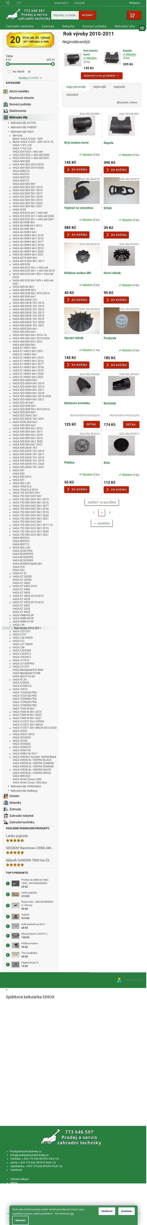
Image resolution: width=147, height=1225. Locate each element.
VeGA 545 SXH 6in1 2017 (28, 431)
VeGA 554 (18, 473)
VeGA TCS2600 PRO (25, 692)
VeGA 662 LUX (21, 483)
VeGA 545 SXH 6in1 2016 (28, 428)
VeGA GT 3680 (21, 589)
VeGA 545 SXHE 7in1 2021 (28, 467)
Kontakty (62, 3)
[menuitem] (20, 26)
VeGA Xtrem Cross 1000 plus (30, 782)
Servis (13, 1182)
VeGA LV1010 (21, 660)
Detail (92, 424)
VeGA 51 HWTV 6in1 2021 (28, 351)
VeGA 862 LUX (21, 547)
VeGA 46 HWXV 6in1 (25, 232)
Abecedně (72, 94)
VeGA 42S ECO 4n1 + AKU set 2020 (33, 216)
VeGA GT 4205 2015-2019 (28, 602)
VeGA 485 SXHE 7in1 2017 (28, 312)
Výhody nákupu (19, 1179)
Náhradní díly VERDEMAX (26, 786)
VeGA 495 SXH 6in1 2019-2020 (31, 338)
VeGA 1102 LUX (22, 148)
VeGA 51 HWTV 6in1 (25, 347)
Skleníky (15, 803)
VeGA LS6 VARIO (23, 637)
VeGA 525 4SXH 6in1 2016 (28, 386)
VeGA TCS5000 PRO (25, 698)
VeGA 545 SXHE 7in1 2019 (28, 460)
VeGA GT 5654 (21, 611)
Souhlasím (126, 1211)
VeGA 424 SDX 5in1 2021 (27, 206)
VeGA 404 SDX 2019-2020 (28, 167)
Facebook (16, 1169)
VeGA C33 (19, 566)
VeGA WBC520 (21, 776)
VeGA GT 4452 (21, 605)
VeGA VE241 (20, 730)
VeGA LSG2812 (22, 656)
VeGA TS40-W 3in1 (24, 708)
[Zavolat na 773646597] (11, 3)
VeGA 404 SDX (21, 161)
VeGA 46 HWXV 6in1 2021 (28, 254)
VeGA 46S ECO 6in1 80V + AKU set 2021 (33, 282)
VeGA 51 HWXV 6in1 (25, 354)
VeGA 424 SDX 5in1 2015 (27, 187)
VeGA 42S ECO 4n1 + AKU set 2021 (33, 219)
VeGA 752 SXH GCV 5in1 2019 (31, 528)
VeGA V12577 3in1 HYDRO (28, 721)
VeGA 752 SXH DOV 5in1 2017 (31, 505)
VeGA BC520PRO (23, 557)
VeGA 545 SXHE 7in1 (25, 447)
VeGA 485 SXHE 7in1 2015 (28, 306)
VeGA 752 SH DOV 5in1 (26, 492)
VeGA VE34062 (22, 743)
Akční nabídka (19, 91)
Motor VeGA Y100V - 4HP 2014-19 (33, 141)
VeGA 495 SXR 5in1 (24, 344)
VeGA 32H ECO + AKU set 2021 (31, 157)
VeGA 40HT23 (21, 177)
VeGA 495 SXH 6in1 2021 (28, 341)
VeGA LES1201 (22, 631)
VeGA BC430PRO (23, 553)
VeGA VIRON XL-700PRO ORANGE (33, 766)
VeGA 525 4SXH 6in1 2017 (28, 389)
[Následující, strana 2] (101, 512)
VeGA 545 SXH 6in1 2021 (28, 444)
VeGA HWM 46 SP (23, 615)
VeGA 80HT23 (21, 541)
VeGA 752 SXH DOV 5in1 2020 (31, 515)
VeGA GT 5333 (21, 608)
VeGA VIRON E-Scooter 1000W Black (34, 756)
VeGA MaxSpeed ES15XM (28, 669)
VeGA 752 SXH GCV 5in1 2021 (31, 534)
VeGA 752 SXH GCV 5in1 (27, 521)
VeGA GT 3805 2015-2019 (28, 595)
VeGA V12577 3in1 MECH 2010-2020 (35, 727)
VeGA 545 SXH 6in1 (24, 425)
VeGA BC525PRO (23, 560)
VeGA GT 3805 (21, 592)
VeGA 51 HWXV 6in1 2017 (28, 363)
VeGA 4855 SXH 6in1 (25, 328)
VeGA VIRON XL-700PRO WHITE (32, 769)
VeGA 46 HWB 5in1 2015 (27, 225)
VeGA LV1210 (21, 666)
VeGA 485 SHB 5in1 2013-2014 (31, 293)
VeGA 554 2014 (22, 476)
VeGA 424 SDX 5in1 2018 (27, 196)
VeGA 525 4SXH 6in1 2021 (28, 399)
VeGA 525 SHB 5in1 (24, 405)
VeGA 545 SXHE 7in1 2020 (28, 463)
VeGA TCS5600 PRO (25, 702)
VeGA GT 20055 (22, 576)
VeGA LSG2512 (22, 653)
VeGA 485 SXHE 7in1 (25, 299)
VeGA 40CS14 (21, 174)
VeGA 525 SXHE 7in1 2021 (28, 418)
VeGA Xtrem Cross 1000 (27, 779)
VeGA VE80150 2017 (25, 753)
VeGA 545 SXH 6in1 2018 (28, 434)
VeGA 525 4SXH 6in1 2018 (28, 393)
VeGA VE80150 (22, 750)
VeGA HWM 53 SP (23, 621)
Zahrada (15, 809)
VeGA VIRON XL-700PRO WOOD (32, 772)
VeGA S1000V (21, 682)
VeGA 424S (19, 209)
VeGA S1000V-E (22, 685)
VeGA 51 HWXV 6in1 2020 (28, 373)
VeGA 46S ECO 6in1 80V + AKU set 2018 (33, 275)
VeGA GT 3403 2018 (25, 586)
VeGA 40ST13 (21, 180)
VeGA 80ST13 (21, 544)
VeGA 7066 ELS (22, 486)
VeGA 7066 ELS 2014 (25, 489)
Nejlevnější (99, 86)
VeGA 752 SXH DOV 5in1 (27, 496)
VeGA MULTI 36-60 (24, 676)
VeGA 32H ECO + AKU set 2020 (31, 154)
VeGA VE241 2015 (23, 734)
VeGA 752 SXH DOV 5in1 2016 (31, 502)
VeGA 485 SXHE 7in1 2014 (28, 302)
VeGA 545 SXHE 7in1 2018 (28, 457)
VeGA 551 (18, 470)
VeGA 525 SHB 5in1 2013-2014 (31, 409)
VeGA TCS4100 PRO (25, 695)
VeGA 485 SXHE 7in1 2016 (28, 309)
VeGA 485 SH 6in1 (23, 286)
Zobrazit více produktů (99, 75)
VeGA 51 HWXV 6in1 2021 (28, 377)
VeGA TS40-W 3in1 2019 (27, 711)
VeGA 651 (18, 479)
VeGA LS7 (18, 640)
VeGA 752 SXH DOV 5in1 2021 (31, 518)
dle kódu (18, 135)
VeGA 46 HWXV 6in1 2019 (28, 248)
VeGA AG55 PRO (23, 550)
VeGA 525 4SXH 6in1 (25, 380)
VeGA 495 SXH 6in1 (24, 331)
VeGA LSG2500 (22, 650)
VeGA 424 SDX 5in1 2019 (27, 199)
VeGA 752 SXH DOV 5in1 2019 (31, 512)
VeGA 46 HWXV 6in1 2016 (28, 238)
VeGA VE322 (20, 740)
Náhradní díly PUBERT (24, 127)
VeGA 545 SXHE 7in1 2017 (28, 454)
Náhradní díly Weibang (24, 790)
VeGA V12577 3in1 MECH (28, 724)
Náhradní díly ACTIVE (23, 122)
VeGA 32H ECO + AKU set (28, 151)
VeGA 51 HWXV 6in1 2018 (28, 367)
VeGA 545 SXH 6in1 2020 (28, 441)
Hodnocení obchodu (22, 1197)
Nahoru (103, 523)
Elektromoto (17, 111)
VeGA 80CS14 (21, 537)
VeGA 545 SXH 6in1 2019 (28, 438)
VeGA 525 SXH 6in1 (24, 412)
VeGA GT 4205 (21, 599)
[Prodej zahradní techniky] (71, 1137)
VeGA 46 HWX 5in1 (24, 228)
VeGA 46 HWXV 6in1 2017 (28, 241)
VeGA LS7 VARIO (23, 644)
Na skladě (22, 71)
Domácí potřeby (20, 104)
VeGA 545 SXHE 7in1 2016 (28, 450)
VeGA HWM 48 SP (23, 618)
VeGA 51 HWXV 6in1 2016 (28, 360)
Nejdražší (119, 86)
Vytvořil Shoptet (133, 979)
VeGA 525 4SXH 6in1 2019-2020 (32, 396)
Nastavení (20, 1220)
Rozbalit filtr (28, 78)
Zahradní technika (21, 822)
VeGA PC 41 (20, 679)
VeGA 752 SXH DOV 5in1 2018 (31, 508)
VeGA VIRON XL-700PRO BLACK (32, 759)
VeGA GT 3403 (21, 583)
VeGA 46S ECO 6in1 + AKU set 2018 (34, 270)
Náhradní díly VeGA (22, 131)
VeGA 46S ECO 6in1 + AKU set (30, 267)
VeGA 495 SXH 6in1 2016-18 (30, 335)
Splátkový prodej (20, 1193)
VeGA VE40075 (22, 747)
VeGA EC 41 (20, 573)
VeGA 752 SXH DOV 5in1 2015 (31, 499)
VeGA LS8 (18, 647)
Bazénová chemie (21, 98)
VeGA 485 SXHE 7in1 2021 (28, 325)
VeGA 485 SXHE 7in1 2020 (28, 322)
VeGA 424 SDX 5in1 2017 (27, 193)
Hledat (87, 15)
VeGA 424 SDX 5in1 (24, 183)
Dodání (79, 3)
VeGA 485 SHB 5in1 (24, 289)
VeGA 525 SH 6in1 (23, 402)
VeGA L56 (18, 624)
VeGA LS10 (19, 634)
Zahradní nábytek (21, 816)
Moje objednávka (20, 1201)
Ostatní (14, 796)
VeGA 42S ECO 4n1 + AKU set (30, 212)
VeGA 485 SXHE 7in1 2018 (28, 315)
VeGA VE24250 (22, 737)
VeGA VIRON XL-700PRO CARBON (33, 763)
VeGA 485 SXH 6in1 (24, 296)
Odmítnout (106, 1211)
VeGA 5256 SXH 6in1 (25, 422)
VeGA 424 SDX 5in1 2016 (27, 190)
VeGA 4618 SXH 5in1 (25, 257)
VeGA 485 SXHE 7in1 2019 (28, 318)
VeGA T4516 (20, 689)
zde (72, 1213)
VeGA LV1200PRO (23, 663)
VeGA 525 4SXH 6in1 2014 (28, 383)
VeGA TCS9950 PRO (25, 705)
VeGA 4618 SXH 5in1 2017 (28, 261)
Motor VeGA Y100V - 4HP (28, 138)
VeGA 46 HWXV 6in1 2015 (28, 235)
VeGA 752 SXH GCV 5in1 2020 (31, 531)
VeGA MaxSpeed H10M (26, 673)
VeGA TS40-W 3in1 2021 (27, 718)
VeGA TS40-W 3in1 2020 (27, 714)
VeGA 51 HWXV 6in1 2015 (28, 357)
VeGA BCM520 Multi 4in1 (27, 563)
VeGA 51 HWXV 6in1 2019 (28, 370)
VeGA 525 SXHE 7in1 (25, 415)
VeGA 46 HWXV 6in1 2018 (28, 244)
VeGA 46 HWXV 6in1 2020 (28, 251)
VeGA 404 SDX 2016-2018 (28, 164)
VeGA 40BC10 (21, 170)
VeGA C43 (19, 569)
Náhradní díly (18, 117)
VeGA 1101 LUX (22, 145)
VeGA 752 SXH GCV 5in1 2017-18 (32, 524)
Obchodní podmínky (22, 1190)
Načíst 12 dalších (102, 502)
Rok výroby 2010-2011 (27, 628)
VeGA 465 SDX (21, 264)
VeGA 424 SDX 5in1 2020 (27, 203)
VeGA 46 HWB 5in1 (24, 222)
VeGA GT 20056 (22, 579)
